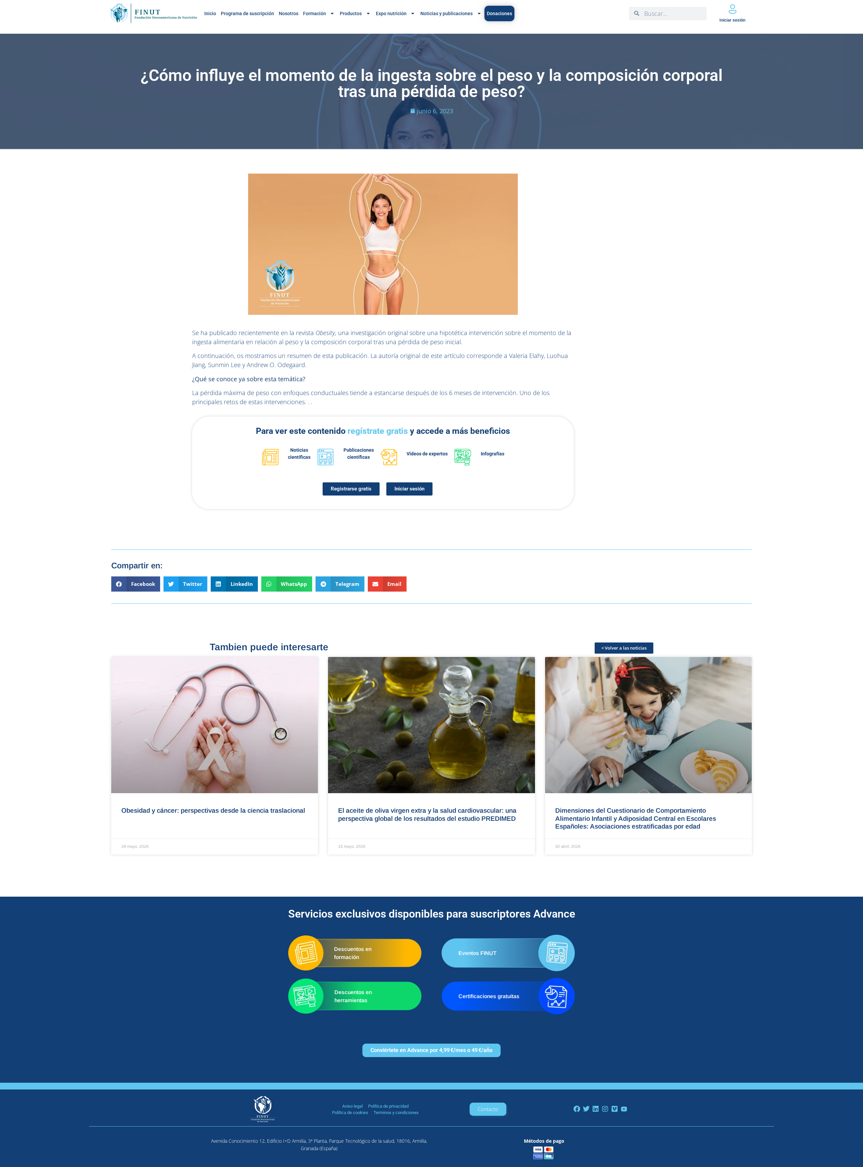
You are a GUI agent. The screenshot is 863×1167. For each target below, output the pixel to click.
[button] (135, 584)
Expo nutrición (391, 13)
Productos (351, 13)
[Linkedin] (595, 1109)
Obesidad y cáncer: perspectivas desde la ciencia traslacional (213, 810)
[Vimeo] (614, 1109)
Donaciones (499, 13)
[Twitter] (586, 1109)
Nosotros (288, 13)
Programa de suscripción (247, 13)
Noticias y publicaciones (446, 13)
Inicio (210, 13)
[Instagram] (605, 1109)
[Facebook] (577, 1109)
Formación (314, 13)
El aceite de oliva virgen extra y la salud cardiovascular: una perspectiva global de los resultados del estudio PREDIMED (427, 814)
